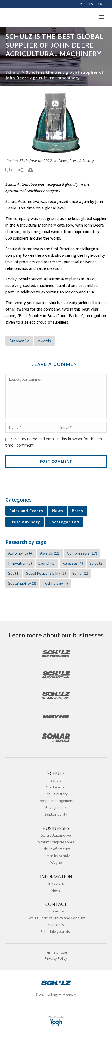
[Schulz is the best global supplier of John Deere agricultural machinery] (56, 123)
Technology (55, 583)
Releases (72, 563)
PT (82, 4)
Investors (56, 883)
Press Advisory (81, 160)
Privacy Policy (56, 958)
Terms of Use (56, 952)
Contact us (56, 911)
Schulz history (56, 793)
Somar (80, 573)
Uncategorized (64, 521)
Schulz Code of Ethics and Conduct (56, 917)
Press (77, 510)
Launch (47, 563)
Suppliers (56, 924)
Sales (96, 563)
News (62, 160)
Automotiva (19, 340)
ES (91, 4)
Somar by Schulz (56, 855)
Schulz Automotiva (56, 835)
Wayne (56, 862)
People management (56, 800)
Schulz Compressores (56, 842)
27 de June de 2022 (35, 160)
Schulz (12, 72)
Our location (56, 787)
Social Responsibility (46, 573)
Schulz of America (56, 848)
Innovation (20, 563)
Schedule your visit (56, 931)
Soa (14, 573)
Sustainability (22, 583)
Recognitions (56, 807)
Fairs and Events (26, 510)
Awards (44, 340)
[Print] (33, 169)
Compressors (82, 553)
